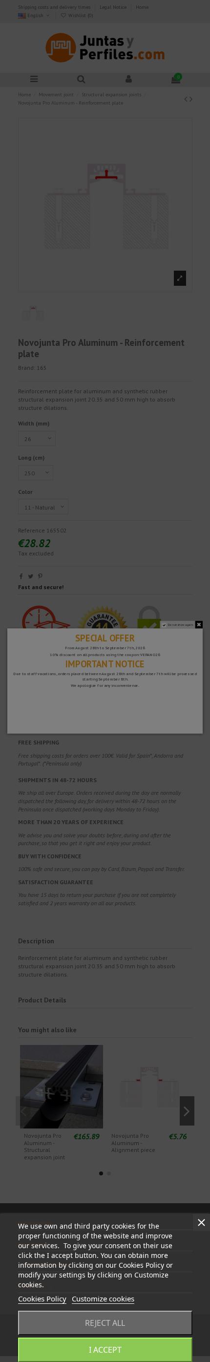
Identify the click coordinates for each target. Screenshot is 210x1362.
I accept (105, 1349)
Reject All (105, 1323)
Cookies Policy (42, 1298)
